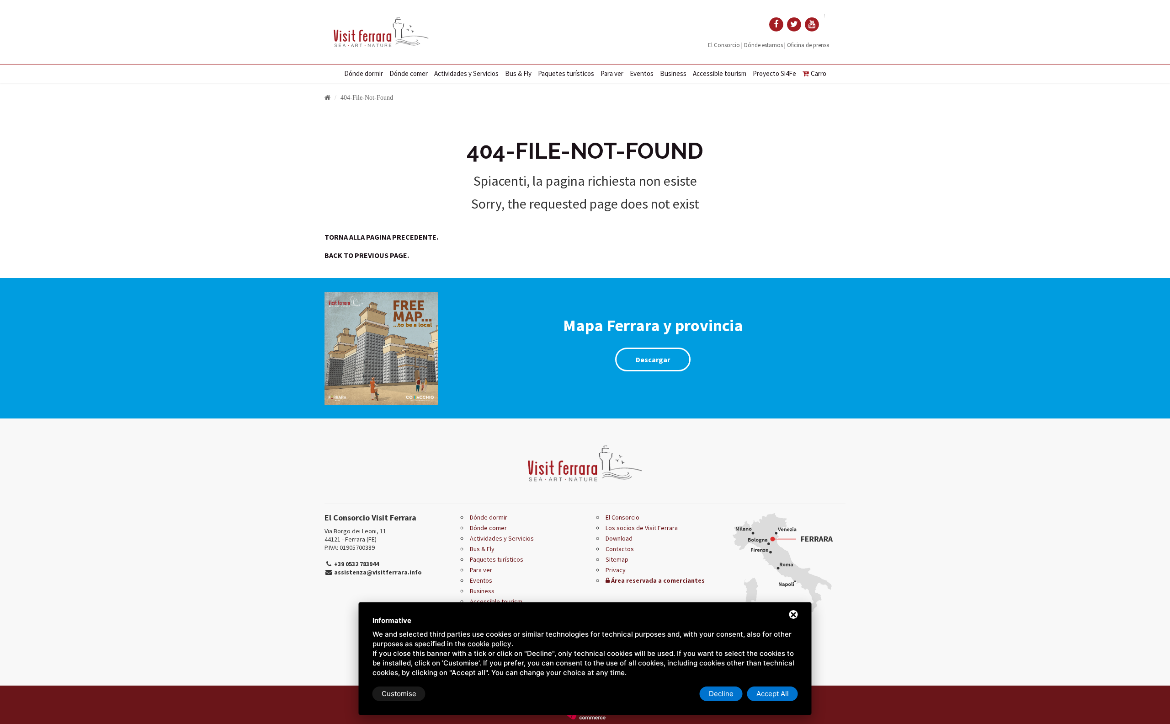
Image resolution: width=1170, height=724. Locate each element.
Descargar (653, 359)
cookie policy (489, 643)
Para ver (612, 73)
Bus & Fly (518, 73)
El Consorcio (724, 45)
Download (619, 538)
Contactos (620, 549)
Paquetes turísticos (566, 73)
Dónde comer (408, 73)
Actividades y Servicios (466, 73)
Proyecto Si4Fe (774, 73)
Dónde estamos (763, 45)
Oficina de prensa (808, 45)
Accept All (772, 693)
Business (673, 73)
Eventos (642, 73)
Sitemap (617, 559)
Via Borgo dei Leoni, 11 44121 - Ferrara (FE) (355, 535)
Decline (721, 693)
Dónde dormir (363, 73)
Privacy (616, 570)
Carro (818, 73)
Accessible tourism (719, 73)
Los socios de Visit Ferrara (642, 528)
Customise (399, 693)
